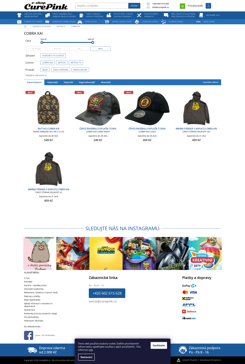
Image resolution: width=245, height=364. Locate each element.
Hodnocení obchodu (33, 320)
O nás (27, 278)
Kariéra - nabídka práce (35, 285)
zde (91, 349)
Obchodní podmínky (33, 289)
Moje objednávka (32, 299)
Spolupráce (29, 309)
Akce (100, 48)
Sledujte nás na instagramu (123, 228)
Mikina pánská (80, 69)
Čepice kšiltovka (60, 69)
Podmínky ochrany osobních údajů (40, 313)
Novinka (58, 48)
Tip (79, 48)
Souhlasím (159, 345)
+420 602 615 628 (107, 293)
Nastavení (86, 357)
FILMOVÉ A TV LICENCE (53, 55)
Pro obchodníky (31, 317)
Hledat (134, 5)
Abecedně (106, 82)
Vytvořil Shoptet (189, 360)
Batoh (45, 69)
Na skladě (36, 48)
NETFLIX (62, 62)
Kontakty (28, 281)
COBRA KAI (47, 62)
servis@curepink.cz (103, 301)
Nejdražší (68, 82)
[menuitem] (33, 15)
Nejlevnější (52, 82)
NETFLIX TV (76, 62)
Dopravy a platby (32, 296)
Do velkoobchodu (32, 326)
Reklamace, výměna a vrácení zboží (41, 292)
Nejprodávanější (87, 82)
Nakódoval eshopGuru (210, 360)
